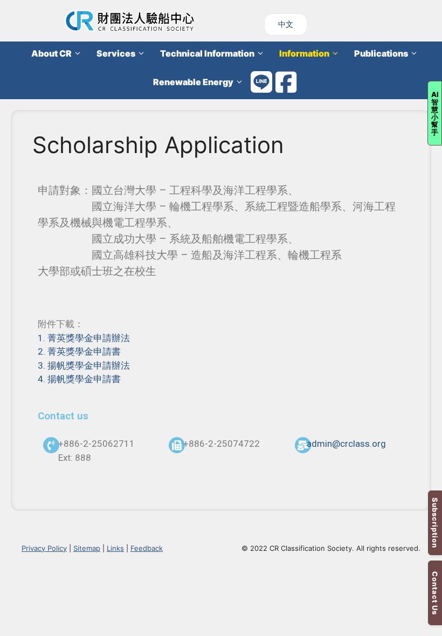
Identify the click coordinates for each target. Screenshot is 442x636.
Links (115, 548)
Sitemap (86, 548)
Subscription (435, 522)
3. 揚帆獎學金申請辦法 (84, 365)
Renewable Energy (193, 82)
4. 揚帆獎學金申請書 (79, 379)
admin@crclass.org (346, 443)
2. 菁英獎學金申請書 (79, 351)
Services (115, 53)
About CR (51, 53)
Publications (381, 53)
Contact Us (435, 593)
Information (304, 53)
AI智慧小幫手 (435, 113)
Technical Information (207, 53)
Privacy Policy (44, 548)
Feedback (146, 548)
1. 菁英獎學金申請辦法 (84, 338)
